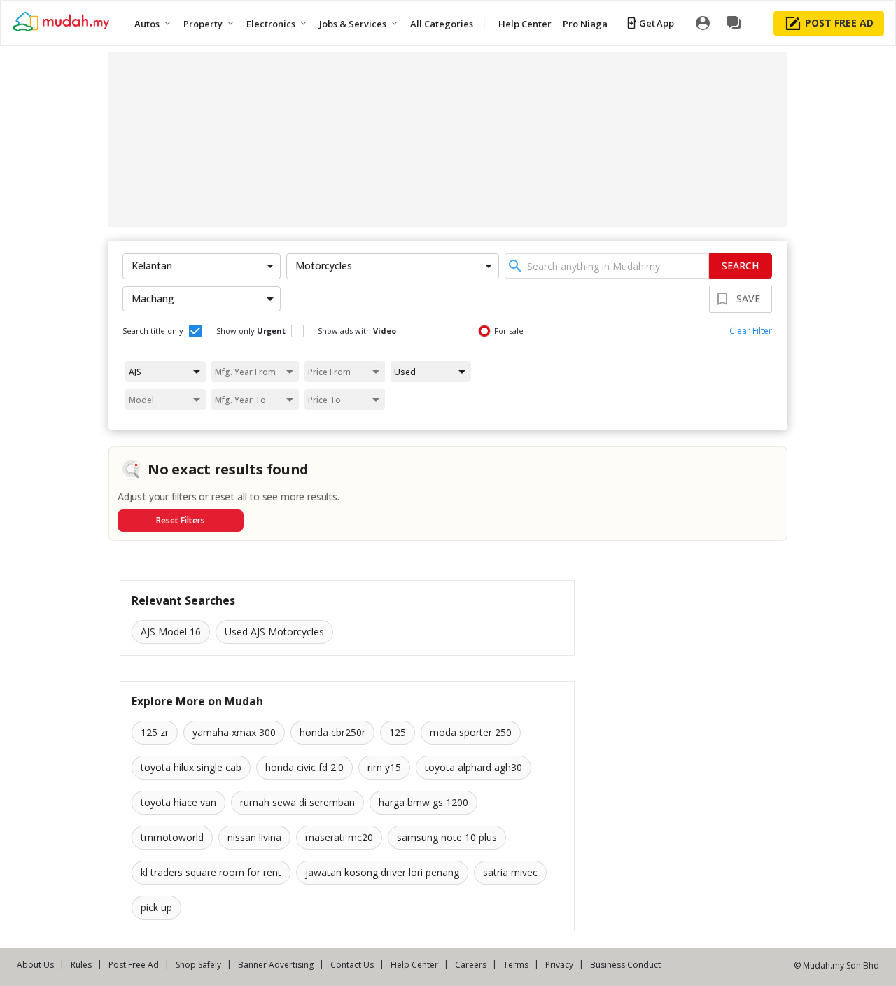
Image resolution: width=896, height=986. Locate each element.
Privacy (559, 965)
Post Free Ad (133, 965)
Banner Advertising (276, 965)
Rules (81, 965)
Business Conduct (625, 965)
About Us (35, 965)
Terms (515, 965)
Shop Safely (198, 965)
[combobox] (607, 266)
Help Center (414, 965)
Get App (656, 23)
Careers (470, 965)
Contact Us (352, 965)
